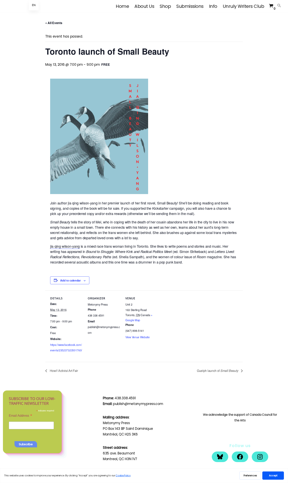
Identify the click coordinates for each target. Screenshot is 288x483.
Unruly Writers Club (243, 6)
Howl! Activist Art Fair (63, 370)
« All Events (53, 23)
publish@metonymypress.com (138, 403)
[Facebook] (240, 457)
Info (213, 6)
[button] (279, 5)
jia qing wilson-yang (65, 246)
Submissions (190, 6)
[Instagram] (260, 457)
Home (122, 6)
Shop (165, 6)
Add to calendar (70, 280)
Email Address (20, 415)
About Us (144, 6)
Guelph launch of (217, 370)
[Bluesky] (220, 457)
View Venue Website (137, 337)
